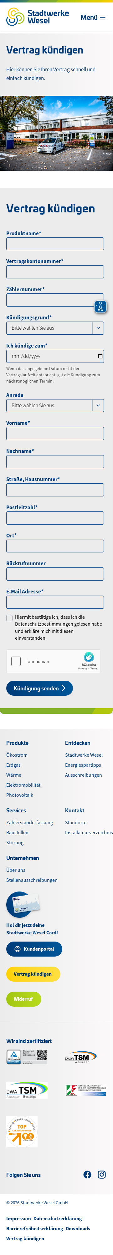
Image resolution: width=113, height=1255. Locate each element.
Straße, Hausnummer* (33, 479)
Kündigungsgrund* (29, 317)
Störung (14, 843)
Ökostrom (17, 755)
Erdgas (13, 765)
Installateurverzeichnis (89, 833)
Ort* (11, 535)
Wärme (13, 775)
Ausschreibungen (83, 775)
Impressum (18, 1218)
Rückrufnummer (26, 563)
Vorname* (18, 422)
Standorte (75, 823)
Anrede (14, 395)
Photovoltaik (19, 795)
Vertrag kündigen (25, 1238)
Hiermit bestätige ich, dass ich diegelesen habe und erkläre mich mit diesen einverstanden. (58, 627)
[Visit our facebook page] (87, 1174)
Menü (89, 17)
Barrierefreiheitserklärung (34, 1228)
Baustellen (17, 833)
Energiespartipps (83, 765)
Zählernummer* (25, 289)
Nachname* (20, 451)
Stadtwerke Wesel (84, 755)
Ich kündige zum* (27, 345)
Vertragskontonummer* (35, 261)
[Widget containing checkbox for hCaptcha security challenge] (53, 661)
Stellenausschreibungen (32, 880)
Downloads (78, 1228)
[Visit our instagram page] (101, 1174)
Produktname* (23, 233)
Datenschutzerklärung (57, 1218)
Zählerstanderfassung (29, 823)
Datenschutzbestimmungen (44, 624)
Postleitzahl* (22, 507)
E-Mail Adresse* (25, 591)
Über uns (15, 870)
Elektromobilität (23, 785)
